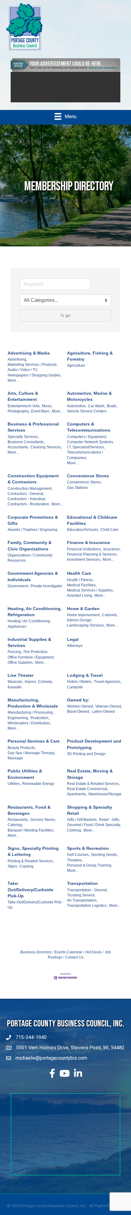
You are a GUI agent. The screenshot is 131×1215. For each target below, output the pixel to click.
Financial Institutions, (84, 555)
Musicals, (15, 687)
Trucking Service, (81, 901)
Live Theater (21, 681)
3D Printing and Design (86, 760)
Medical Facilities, (82, 591)
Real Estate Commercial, (87, 795)
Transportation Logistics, (87, 911)
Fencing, (15, 657)
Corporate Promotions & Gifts (33, 526)
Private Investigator (46, 592)
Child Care (110, 535)
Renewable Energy (38, 789)
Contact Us (74, 963)
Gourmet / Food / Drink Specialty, (94, 830)
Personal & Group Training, (89, 871)
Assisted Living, (80, 601)
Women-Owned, (80, 712)
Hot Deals (93, 958)
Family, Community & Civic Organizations (29, 551)
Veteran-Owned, (108, 712)
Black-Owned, (78, 717)
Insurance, (112, 555)
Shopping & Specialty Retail (89, 816)
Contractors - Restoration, (29, 510)
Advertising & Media (29, 358)
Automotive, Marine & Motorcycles (89, 402)
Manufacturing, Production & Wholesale (33, 708)
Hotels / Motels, (79, 687)
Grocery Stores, (43, 825)
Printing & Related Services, (31, 867)
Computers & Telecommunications (88, 432)
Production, (39, 724)
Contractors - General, (26, 499)
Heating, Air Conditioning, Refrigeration (35, 617)
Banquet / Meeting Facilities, (31, 836)
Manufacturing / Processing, (31, 718)
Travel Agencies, (107, 687)
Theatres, (75, 866)
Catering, (15, 830)
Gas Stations (77, 493)
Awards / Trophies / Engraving (32, 535)
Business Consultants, (26, 448)
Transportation (82, 889)
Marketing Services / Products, (33, 370)
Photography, (19, 417)
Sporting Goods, (104, 860)
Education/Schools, (83, 535)
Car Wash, (96, 412)
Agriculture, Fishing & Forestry (90, 361)
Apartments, (77, 800)
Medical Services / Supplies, (90, 596)
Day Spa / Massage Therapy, (31, 759)
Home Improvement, (84, 621)
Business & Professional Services (33, 432)
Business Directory (35, 958)
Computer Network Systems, (90, 448)
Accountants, (18, 453)
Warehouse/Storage (105, 800)
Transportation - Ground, (87, 896)
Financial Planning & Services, (92, 560)
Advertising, (17, 365)
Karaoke (15, 693)
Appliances (17, 632)
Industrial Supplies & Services (29, 648)
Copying (26, 872)
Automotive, (77, 412)
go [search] (68, 321)
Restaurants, (18, 825)
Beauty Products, (22, 753)
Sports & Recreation (88, 854)
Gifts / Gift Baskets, (82, 825)
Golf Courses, (78, 860)
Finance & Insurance (88, 548)
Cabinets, (110, 621)
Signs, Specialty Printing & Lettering (33, 857)
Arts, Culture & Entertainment (23, 402)
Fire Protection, (35, 657)
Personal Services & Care (34, 746)
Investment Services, (84, 565)
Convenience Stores (88, 481)
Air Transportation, (82, 906)
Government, (18, 592)
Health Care (79, 579)
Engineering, (18, 724)
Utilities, (14, 789)
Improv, (31, 687)
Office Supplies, (21, 668)
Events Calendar (68, 958)
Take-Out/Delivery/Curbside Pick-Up (30, 895)
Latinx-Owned (103, 717)
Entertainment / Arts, (24, 412)
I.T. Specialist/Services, (86, 453)
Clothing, (74, 836)
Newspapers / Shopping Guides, (34, 381)
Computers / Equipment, (87, 442)
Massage (15, 764)
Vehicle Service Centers (87, 417)
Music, (47, 412)
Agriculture (76, 371)
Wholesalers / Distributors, (29, 729)
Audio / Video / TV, (23, 375)
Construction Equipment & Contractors (33, 484)
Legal (73, 645)
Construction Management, (30, 494)
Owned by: (78, 705)
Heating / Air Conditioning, (29, 627)
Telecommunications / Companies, (85, 460)
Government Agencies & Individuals (33, 582)
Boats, (112, 412)
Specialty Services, (23, 442)
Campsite (75, 693)
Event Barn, (40, 417)
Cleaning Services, (46, 453)
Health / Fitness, (80, 586)
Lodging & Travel (85, 681)
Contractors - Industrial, (27, 505)
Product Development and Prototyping (94, 749)
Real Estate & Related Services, (93, 789)
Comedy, (45, 687)
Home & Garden (83, 614)
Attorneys (75, 651)
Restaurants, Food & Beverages (29, 816)
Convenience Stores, (84, 488)
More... (13, 386)
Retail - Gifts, (109, 825)
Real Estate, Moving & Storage (90, 779)
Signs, (13, 872)
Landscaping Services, (86, 631)
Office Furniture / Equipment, (31, 663)
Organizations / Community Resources (30, 563)
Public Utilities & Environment (25, 779)
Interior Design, (79, 626)
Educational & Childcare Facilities (92, 526)
